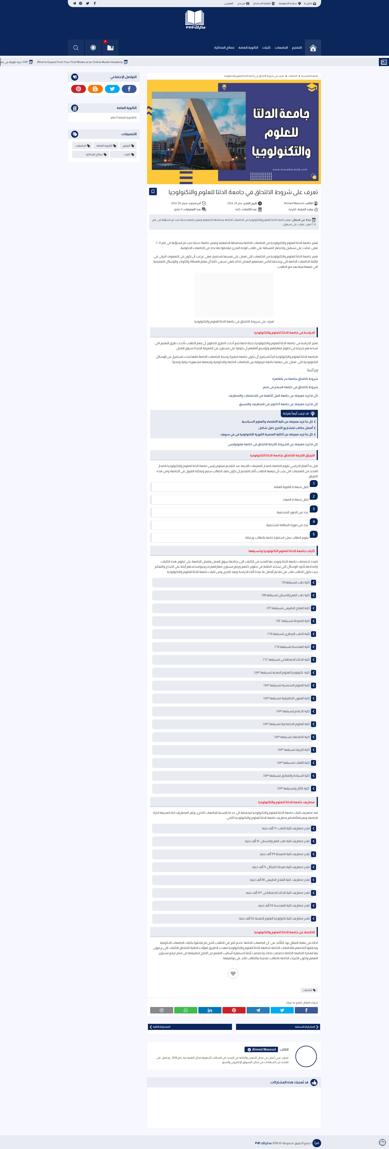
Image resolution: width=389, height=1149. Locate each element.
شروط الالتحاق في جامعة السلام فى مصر (290, 387)
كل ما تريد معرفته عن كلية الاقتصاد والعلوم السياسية (277, 421)
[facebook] (94, 3)
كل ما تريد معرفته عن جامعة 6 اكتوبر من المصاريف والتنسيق (278, 404)
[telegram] (74, 3)
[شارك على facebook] (306, 1010)
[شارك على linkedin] (209, 1010)
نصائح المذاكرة (224, 47)
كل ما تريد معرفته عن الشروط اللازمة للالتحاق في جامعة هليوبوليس (273, 444)
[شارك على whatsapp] (185, 1010)
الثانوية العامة (248, 47)
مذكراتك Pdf (263, 1143)
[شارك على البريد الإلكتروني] (161, 1010)
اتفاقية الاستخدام (262, 3)
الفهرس (228, 3)
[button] (93, 48)
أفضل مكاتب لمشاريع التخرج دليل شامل (286, 427)
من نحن (241, 3)
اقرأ (316, 1143)
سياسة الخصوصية (288, 3)
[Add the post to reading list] (153, 191)
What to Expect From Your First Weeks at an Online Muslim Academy (111, 62)
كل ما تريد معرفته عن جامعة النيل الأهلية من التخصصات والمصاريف (273, 395)
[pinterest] (80, 3)
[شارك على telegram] (258, 1010)
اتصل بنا (308, 3)
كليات (266, 47)
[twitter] (87, 3)
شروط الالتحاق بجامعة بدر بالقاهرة (295, 378)
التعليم (297, 47)
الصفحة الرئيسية (309, 76)
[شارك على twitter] (282, 1010)
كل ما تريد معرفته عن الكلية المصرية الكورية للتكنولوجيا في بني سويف (266, 434)
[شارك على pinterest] (234, 1010)
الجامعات (281, 47)
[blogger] (95, 89)
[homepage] (313, 48)
